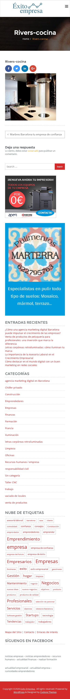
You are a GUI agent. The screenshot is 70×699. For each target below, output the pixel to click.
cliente (50, 520)
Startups (32, 615)
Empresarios (19, 561)
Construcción (12, 394)
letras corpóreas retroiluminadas (24, 441)
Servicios (13, 608)
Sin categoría (12, 475)
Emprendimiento (23, 539)
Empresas (10, 407)
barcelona (31, 520)
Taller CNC (11, 482)
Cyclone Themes (48, 692)
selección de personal (45, 602)
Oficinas (9, 455)
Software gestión (14, 615)
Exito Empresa (27, 688)
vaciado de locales (15, 495)
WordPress (19, 692)
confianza (26, 526)
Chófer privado (13, 387)
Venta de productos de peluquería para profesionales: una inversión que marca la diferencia (29, 340)
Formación (11, 421)
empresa (17, 546)
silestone (28, 609)
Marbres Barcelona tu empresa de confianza (36, 134)
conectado (33, 150)
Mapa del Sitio (13, 632)
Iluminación (12, 435)
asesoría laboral (15, 520)
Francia (9, 428)
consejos (39, 526)
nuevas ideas (12, 589)
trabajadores (44, 621)
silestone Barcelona (44, 609)
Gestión (13, 575)
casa (41, 520)
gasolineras (57, 569)
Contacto (29, 632)
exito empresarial (39, 569)
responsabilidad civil (17, 468)
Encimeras (11, 569)
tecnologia (47, 615)
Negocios (50, 582)
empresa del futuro (15, 554)
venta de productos (16, 502)
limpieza (39, 576)
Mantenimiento (17, 583)
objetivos (45, 589)
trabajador (29, 622)
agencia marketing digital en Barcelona (27, 380)
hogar (27, 575)
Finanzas (10, 414)
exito (23, 569)
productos (11, 595)
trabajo (9, 489)
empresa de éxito (36, 554)
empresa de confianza (42, 547)
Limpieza (10, 448)
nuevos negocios (29, 589)
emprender (49, 532)
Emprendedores (14, 401)
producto (57, 589)
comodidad (12, 526)
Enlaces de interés (47, 632)
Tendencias (14, 621)
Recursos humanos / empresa (22, 462)
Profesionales (19, 601)
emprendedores (31, 532)
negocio (34, 583)
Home (26, 38)
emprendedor (13, 532)
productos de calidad (29, 595)
